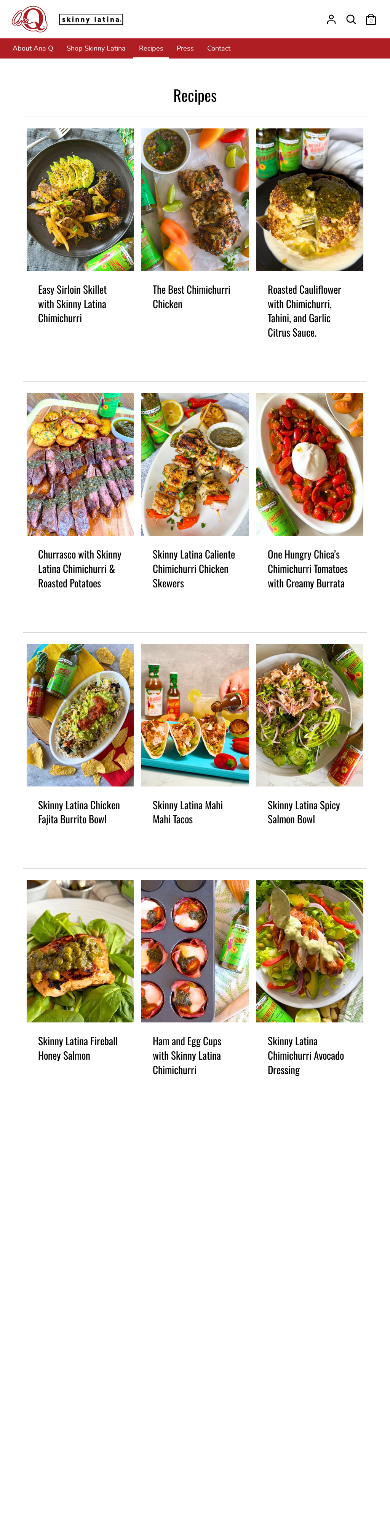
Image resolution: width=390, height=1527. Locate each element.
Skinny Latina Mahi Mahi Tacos (188, 812)
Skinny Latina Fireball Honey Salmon (78, 1048)
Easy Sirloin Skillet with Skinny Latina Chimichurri (72, 304)
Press (185, 48)
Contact (218, 48)
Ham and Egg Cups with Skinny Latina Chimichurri (187, 1055)
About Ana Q (33, 48)
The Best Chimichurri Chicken (191, 296)
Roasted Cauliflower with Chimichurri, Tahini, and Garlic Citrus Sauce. (304, 311)
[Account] (331, 17)
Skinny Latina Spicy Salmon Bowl (304, 812)
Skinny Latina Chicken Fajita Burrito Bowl (79, 812)
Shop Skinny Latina (96, 48)
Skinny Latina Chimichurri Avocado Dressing (306, 1055)
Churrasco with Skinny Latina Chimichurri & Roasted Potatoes (79, 568)
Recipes (151, 48)
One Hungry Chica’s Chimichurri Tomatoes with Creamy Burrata (308, 568)
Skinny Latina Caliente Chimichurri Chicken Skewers (194, 568)
